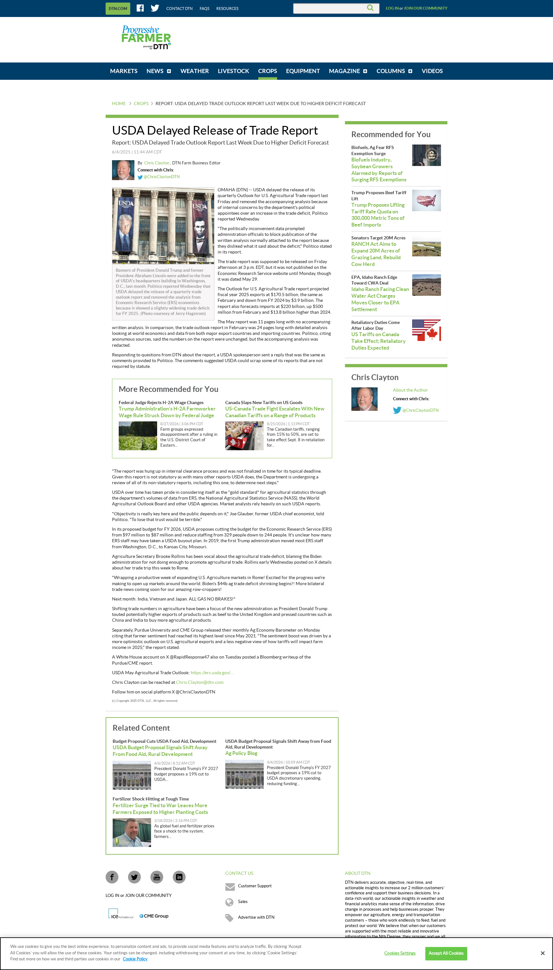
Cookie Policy (135, 959)
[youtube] (156, 877)
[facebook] (112, 877)
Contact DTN (179, 9)
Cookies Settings (400, 953)
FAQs (204, 9)
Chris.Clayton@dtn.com (199, 682)
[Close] (543, 953)
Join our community (425, 8)
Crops (141, 104)
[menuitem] (124, 71)
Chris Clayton (157, 163)
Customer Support (255, 886)
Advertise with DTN (256, 917)
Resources (227, 9)
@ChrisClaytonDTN (161, 177)
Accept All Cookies (446, 953)
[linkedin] (179, 877)
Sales (243, 902)
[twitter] (134, 877)
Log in (392, 8)
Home (119, 104)
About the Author (410, 390)
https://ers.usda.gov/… (212, 673)
